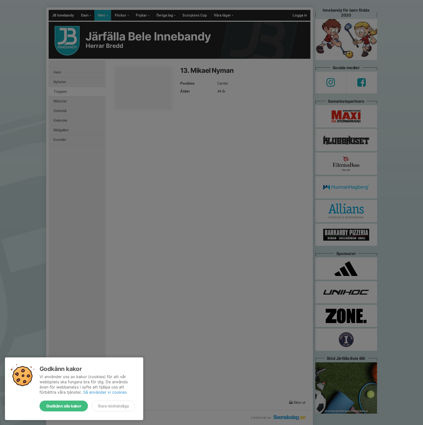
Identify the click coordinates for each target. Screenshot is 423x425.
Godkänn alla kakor (63, 406)
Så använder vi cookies (105, 392)
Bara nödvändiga (113, 406)
